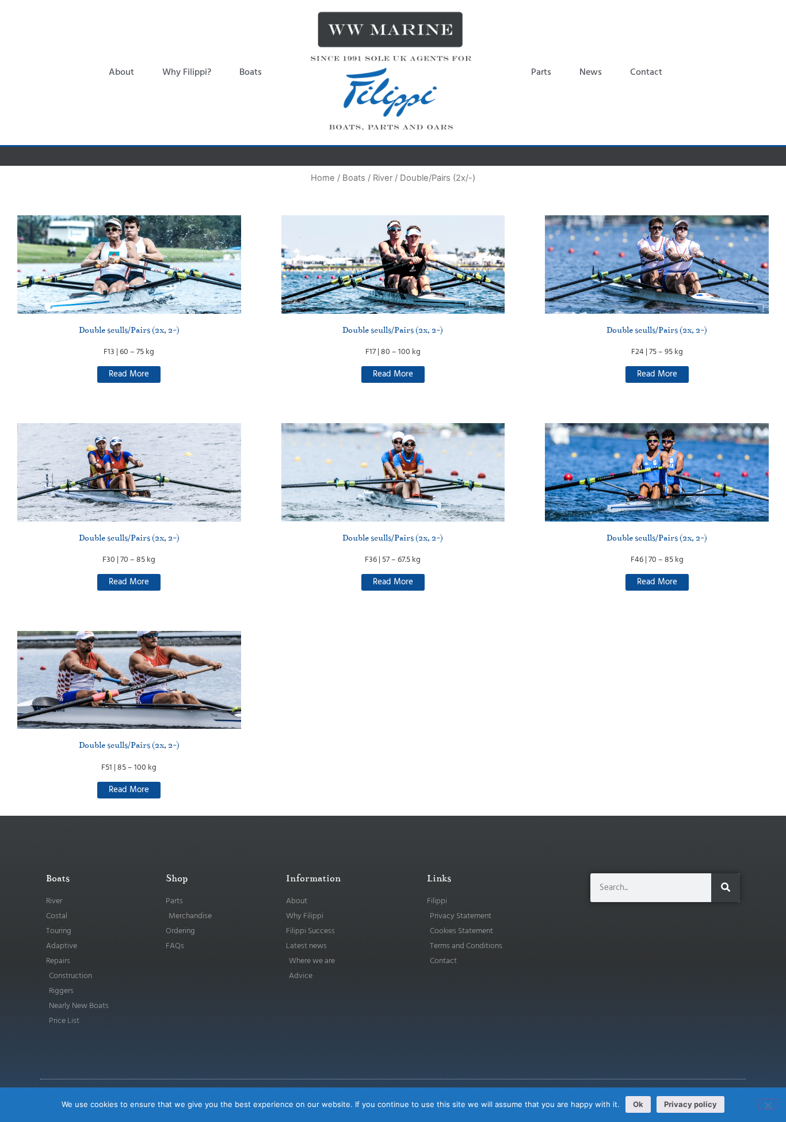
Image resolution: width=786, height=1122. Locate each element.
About (121, 72)
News (590, 72)
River (382, 178)
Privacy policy (690, 1104)
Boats (250, 72)
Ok (638, 1104)
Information (313, 878)
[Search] (725, 887)
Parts (541, 72)
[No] (767, 1104)
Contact (646, 72)
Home (323, 178)
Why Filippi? (186, 72)
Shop (177, 878)
